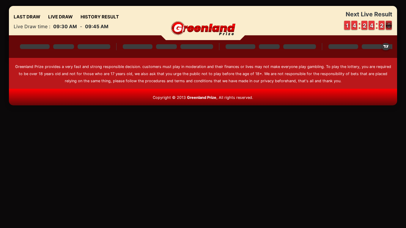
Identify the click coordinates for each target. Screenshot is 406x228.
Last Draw (27, 17)
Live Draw (60, 17)
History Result (100, 17)
